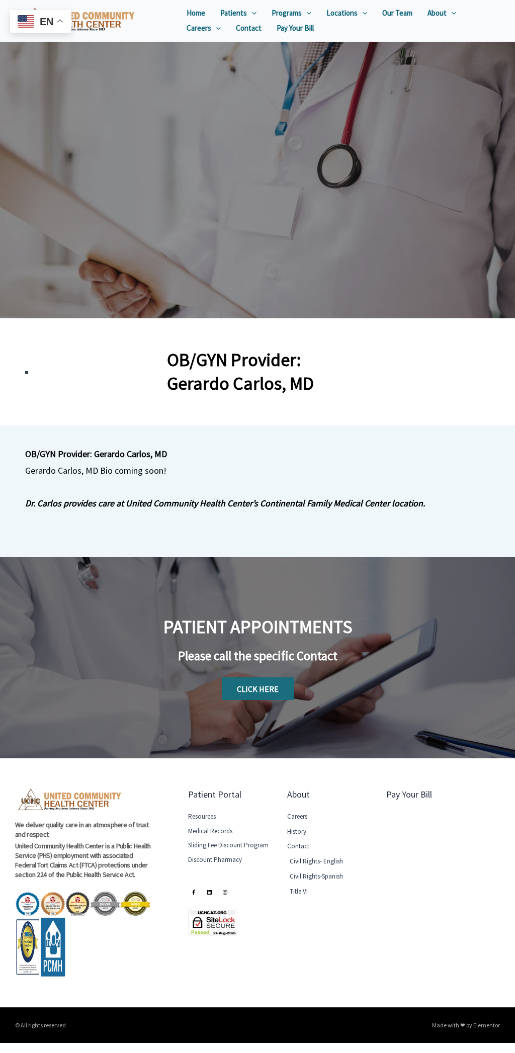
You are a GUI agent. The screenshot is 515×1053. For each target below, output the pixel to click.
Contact (249, 28)
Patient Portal (214, 794)
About (437, 13)
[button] (251, 13)
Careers (199, 28)
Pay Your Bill (295, 28)
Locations (342, 13)
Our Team (397, 13)
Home (196, 13)
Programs (287, 13)
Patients (233, 13)
